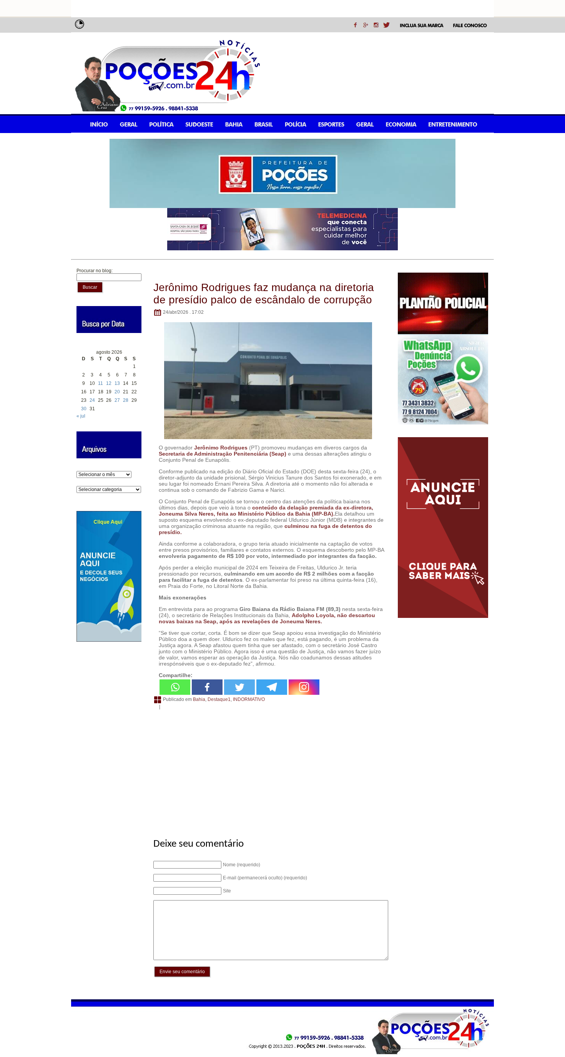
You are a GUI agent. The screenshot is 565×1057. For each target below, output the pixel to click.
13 (117, 383)
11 (100, 383)
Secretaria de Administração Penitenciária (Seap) (222, 454)
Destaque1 (219, 699)
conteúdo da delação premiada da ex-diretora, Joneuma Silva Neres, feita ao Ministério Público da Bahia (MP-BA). (266, 510)
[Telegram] (271, 687)
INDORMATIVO (249, 699)
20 (117, 392)
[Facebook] (207, 687)
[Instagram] (304, 687)
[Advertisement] (269, 770)
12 (108, 383)
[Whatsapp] (175, 687)
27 (117, 400)
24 (92, 400)
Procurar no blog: (94, 270)
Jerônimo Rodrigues (221, 447)
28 (125, 400)
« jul (80, 416)
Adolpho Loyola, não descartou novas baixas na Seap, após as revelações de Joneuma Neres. (267, 618)
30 (83, 408)
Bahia (199, 699)
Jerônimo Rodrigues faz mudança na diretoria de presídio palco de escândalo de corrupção (263, 293)
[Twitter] (239, 687)
